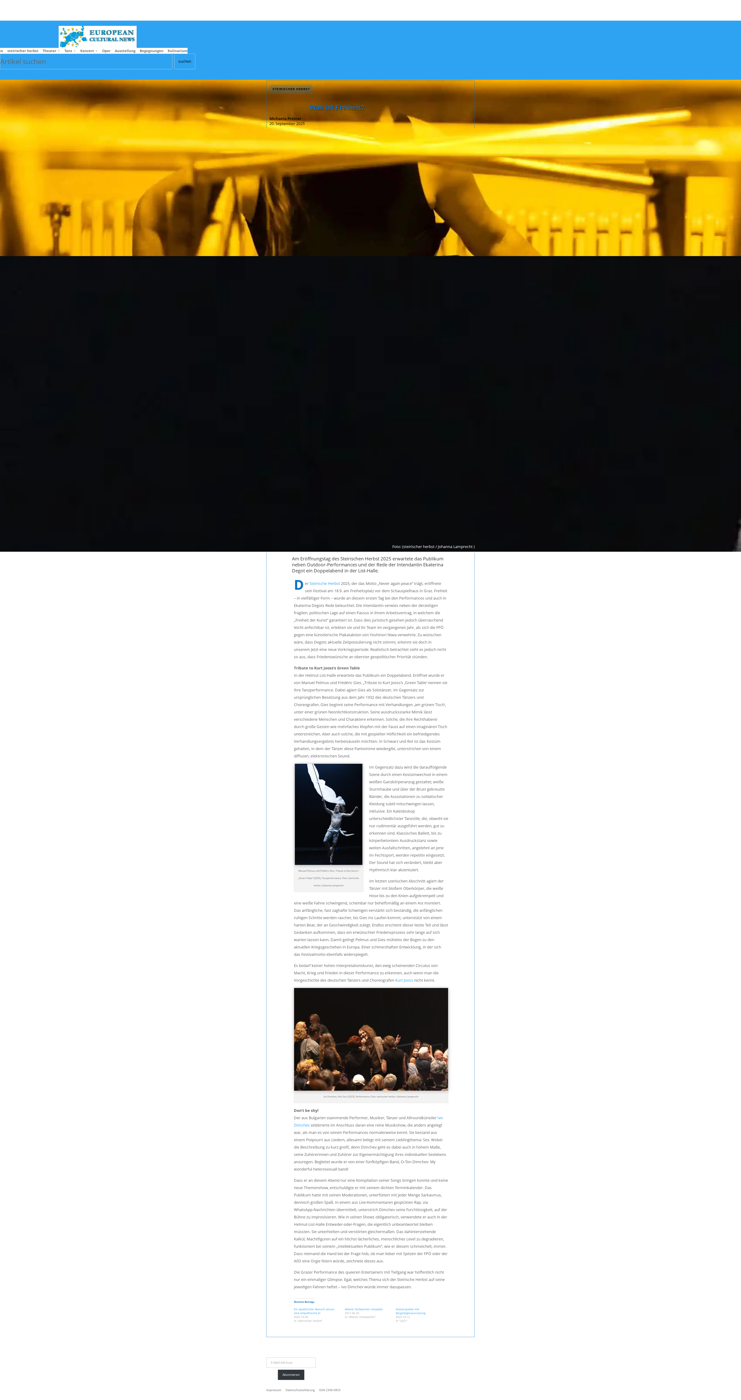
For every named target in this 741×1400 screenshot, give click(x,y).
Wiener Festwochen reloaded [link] (363, 1309)
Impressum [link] (273, 1390)
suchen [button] (184, 61)
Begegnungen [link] (151, 51)
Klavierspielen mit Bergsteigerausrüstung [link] (410, 1311)
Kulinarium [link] (178, 51)
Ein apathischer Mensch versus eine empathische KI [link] (314, 1311)
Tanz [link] (68, 51)
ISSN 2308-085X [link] (330, 1390)
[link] (98, 46)
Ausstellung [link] (125, 51)
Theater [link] (49, 51)
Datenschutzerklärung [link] (300, 1390)
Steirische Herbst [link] (325, 583)
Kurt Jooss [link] (404, 980)
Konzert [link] (87, 51)
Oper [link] (106, 51)
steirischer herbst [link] (22, 51)
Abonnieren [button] (291, 1375)
